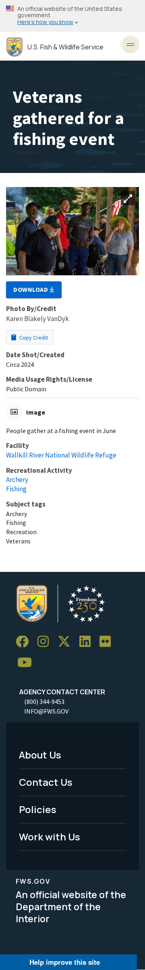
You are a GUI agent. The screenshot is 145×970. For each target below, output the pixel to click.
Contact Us (45, 782)
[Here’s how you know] (72, 16)
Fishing (16, 488)
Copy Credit (33, 337)
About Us (40, 754)
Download (31, 289)
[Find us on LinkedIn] (87, 642)
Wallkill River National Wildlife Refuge (61, 455)
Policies (37, 809)
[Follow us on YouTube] (27, 663)
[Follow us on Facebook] (25, 642)
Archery (17, 479)
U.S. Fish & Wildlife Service (65, 47)
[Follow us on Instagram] (45, 642)
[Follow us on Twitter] (67, 642)
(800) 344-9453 (44, 702)
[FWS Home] (14, 47)
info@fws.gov (46, 711)
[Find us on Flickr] (107, 642)
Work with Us (49, 836)
